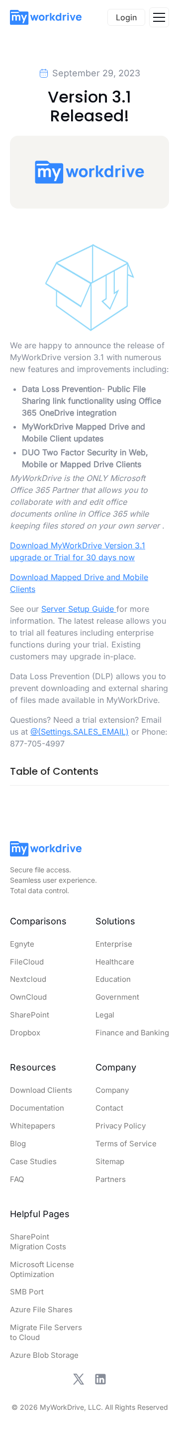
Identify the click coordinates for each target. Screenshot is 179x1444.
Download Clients (41, 1090)
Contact (109, 1108)
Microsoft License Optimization (42, 1269)
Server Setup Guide (78, 609)
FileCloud (27, 961)
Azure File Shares (41, 1309)
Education (113, 979)
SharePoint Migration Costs (38, 1241)
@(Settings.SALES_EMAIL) (79, 732)
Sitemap (109, 1161)
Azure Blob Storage (44, 1355)
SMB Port (27, 1291)
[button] (159, 17)
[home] (46, 17)
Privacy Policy (120, 1125)
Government (117, 997)
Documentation (37, 1108)
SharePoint (29, 1014)
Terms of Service (126, 1143)
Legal (104, 1014)
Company (112, 1090)
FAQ (17, 1179)
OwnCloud (28, 997)
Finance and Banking (132, 1032)
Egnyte (22, 944)
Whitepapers (32, 1125)
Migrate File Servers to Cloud (46, 1332)
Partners (110, 1179)
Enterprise (113, 944)
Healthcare (114, 961)
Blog (18, 1143)
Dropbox (25, 1032)
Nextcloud (28, 979)
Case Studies (33, 1161)
